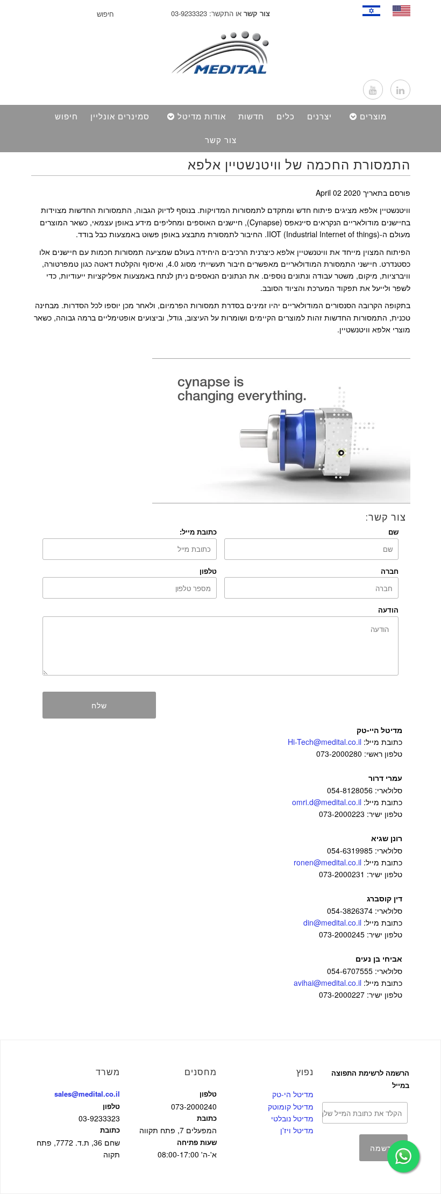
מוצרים (373, 117)
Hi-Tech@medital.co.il (324, 741)
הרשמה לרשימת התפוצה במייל (370, 1079)
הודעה (388, 610)
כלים (285, 117)
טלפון (208, 571)
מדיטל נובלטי (292, 1118)
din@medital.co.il (332, 922)
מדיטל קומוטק (291, 1106)
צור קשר (221, 140)
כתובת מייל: (198, 532)
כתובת (110, 1130)
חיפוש (66, 117)
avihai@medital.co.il (327, 982)
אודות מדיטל (201, 117)
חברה (390, 571)
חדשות (251, 117)
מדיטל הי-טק (293, 1094)
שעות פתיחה (197, 1142)
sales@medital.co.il (87, 1094)
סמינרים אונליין (120, 117)
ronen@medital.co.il (327, 862)
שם (393, 532)
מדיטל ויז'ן (297, 1130)
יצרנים (319, 117)
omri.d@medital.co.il (326, 802)
